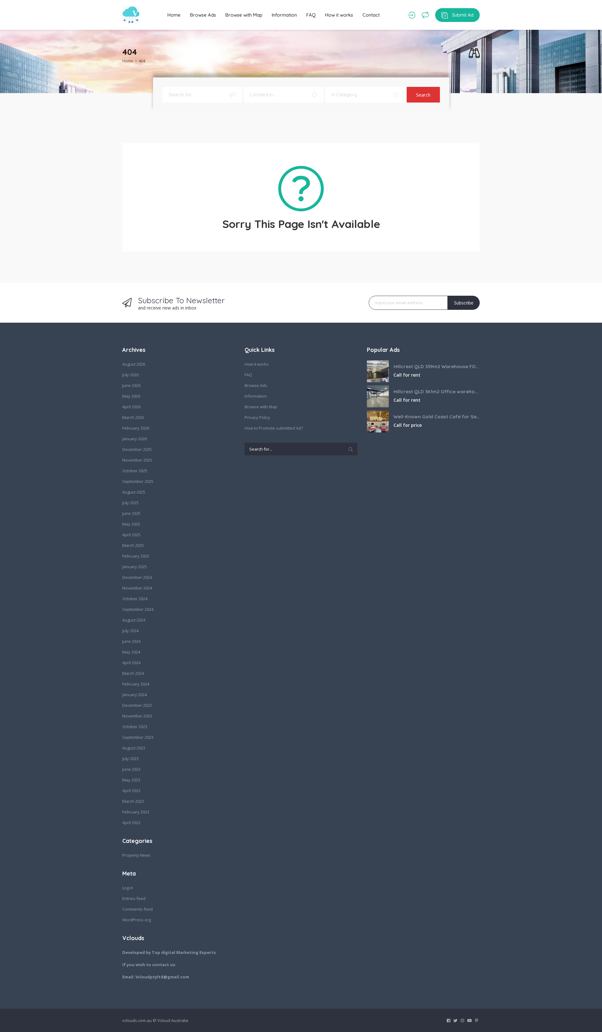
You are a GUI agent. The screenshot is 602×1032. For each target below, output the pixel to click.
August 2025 (133, 492)
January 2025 (134, 566)
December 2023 (137, 705)
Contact (371, 15)
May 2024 (131, 652)
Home (174, 15)
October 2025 (134, 471)
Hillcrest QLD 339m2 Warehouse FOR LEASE (436, 366)
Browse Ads (203, 15)
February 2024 (135, 684)
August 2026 (133, 364)
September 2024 (137, 609)
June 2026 (131, 385)
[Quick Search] (474, 53)
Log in (127, 888)
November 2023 (137, 716)
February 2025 (135, 556)
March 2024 (133, 673)
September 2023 (137, 737)
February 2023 (135, 812)
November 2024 (137, 588)
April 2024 (131, 662)
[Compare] (425, 15)
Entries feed (133, 898)
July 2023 (130, 758)
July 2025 (130, 502)
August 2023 (133, 748)
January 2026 (134, 439)
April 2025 (131, 534)
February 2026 (135, 428)
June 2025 (131, 513)
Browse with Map (243, 15)
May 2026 (131, 396)
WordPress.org (136, 920)
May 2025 (131, 524)
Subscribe (463, 303)
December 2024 (137, 577)
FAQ (311, 15)
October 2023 (134, 726)
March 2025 (133, 545)
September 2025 (137, 481)
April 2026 (131, 407)
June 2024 (131, 641)
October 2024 (134, 598)
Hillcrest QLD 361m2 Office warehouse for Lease (436, 391)
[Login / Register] (411, 15)
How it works (339, 15)
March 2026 (133, 417)
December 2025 (137, 449)
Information (284, 15)
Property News (136, 855)
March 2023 (133, 801)
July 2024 (130, 630)
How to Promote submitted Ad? (274, 428)
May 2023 (131, 780)
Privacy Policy (257, 417)
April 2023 (131, 790)
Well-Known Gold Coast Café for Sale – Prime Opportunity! (436, 417)
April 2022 (131, 822)
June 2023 (131, 769)
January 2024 (134, 694)
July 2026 (130, 375)
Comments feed (137, 909)
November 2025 (137, 460)
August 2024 (133, 620)
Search (423, 95)
